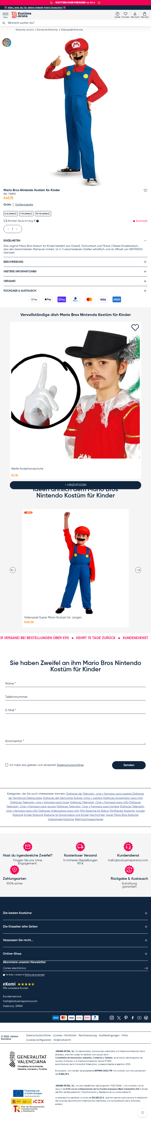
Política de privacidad (34, 975)
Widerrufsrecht (62, 1040)
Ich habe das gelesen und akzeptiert (47, 765)
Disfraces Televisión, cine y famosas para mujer (39, 802)
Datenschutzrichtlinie (70, 765)
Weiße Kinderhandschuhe (27, 468)
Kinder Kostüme (33, 815)
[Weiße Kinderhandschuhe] (75, 394)
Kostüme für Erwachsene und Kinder (66, 815)
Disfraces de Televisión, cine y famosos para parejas (99, 793)
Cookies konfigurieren (38, 1040)
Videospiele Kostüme (72, 30)
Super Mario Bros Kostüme (122, 815)
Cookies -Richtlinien (64, 1035)
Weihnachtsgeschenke (89, 819)
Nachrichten (97, 815)
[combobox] (75, 23)
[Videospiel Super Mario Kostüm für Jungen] (75, 562)
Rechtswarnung (88, 1035)
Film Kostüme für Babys (94, 811)
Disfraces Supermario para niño (123, 798)
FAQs (125, 1035)
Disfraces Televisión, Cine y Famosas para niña (99, 802)
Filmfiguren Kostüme (122, 811)
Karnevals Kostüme (47, 30)
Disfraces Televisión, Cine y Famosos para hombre (88, 806)
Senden (128, 765)
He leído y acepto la (25, 975)
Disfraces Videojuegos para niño (59, 811)
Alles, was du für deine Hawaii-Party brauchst (35, 7)
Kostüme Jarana (25, 30)
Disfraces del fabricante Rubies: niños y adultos (72, 798)
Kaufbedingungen (109, 1035)
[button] (145, 15)
